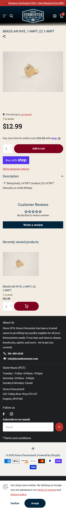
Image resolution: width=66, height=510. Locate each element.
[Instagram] (11, 414)
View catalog (5, 16)
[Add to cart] (26, 306)
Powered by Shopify (48, 455)
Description (11, 176)
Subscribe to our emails (16, 419)
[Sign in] (54, 16)
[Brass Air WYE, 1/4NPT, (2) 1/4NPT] (21, 264)
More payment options (16, 168)
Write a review (33, 225)
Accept (35, 503)
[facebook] (4, 414)
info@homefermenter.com (23, 358)
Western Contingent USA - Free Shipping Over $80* (36, 3)
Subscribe (59, 426)
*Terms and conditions (17, 438)
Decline (15, 503)
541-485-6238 (15, 353)
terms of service (47, 489)
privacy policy (18, 494)
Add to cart (38, 148)
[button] (11, 145)
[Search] (11, 16)
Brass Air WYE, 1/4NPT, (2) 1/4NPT (19, 288)
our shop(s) (26, 114)
